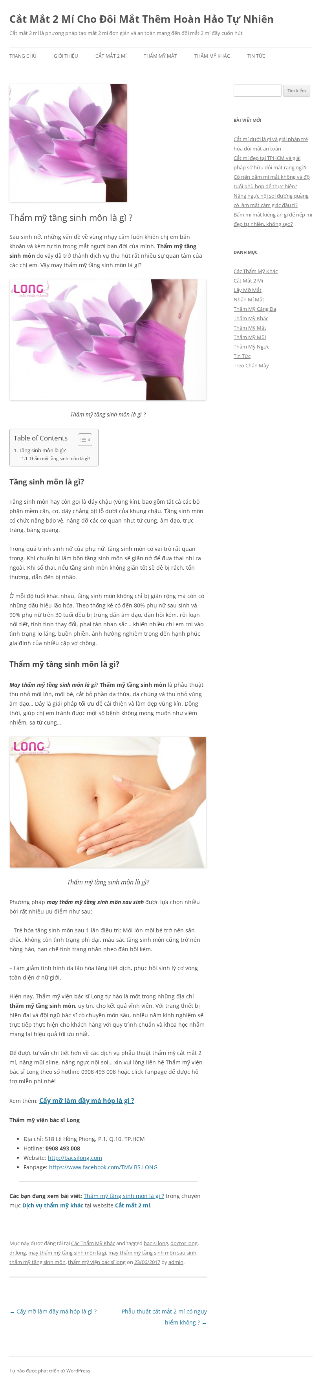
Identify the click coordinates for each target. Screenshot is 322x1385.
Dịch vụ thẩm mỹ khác (52, 1205)
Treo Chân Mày (251, 365)
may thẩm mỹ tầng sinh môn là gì (67, 1252)
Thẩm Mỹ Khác (212, 56)
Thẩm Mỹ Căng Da (255, 308)
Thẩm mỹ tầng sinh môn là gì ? (124, 1196)
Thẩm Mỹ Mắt (160, 56)
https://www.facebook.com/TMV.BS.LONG (103, 1167)
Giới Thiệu (66, 56)
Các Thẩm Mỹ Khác (93, 1243)
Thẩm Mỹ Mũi (250, 337)
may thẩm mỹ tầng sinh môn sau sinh (152, 1252)
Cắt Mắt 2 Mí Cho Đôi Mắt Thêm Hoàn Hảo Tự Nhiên (141, 19)
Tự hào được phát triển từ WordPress (49, 1370)
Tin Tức (256, 56)
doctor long (184, 1243)
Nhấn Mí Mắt (249, 299)
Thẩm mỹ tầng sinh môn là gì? (59, 458)
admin (175, 1262)
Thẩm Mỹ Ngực (251, 346)
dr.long (17, 1252)
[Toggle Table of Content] (81, 439)
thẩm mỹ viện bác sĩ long (97, 1262)
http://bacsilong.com (75, 1157)
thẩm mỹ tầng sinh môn (37, 1262)
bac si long (156, 1243)
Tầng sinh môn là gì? (42, 450)
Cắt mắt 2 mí (132, 1205)
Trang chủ (23, 56)
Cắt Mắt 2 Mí (110, 56)
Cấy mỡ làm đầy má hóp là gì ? (86, 1100)
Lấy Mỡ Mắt (248, 290)
